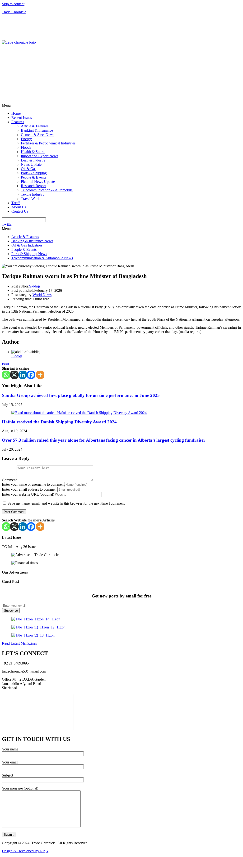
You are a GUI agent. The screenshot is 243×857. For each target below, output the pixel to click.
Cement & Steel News (37, 135)
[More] (40, 375)
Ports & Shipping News (29, 254)
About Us (18, 207)
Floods (26, 147)
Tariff (15, 203)
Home (16, 113)
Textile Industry (32, 194)
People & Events (33, 177)
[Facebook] (31, 375)
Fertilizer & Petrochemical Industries (48, 143)
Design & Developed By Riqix (25, 851)
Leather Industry (33, 160)
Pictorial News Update (38, 181)
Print (5, 364)
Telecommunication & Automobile (47, 190)
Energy (26, 139)
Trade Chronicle (14, 12)
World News (42, 295)
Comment (9, 480)
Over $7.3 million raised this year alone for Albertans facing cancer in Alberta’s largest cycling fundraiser (103, 440)
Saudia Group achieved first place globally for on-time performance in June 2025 (81, 395)
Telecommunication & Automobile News (42, 258)
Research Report (33, 186)
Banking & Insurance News (32, 241)
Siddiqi (34, 286)
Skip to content (13, 4)
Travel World (31, 199)
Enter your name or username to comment (33, 484)
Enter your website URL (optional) (28, 494)
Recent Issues (21, 118)
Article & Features (34, 126)
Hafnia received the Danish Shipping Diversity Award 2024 (59, 421)
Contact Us (19, 211)
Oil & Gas (28, 169)
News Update (31, 164)
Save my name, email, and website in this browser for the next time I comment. (67, 503)
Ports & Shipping (34, 173)
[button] (121, 105)
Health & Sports (33, 152)
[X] (14, 375)
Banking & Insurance (37, 130)
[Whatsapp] (6, 375)
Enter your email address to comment (29, 489)
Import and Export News (39, 156)
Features (17, 122)
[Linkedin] (23, 375)
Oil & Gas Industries (26, 245)
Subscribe (11, 610)
